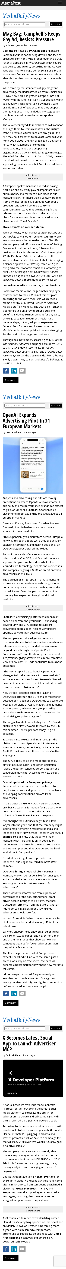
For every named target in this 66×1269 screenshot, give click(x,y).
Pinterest (30, 1188)
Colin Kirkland (13, 1055)
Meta (19, 1188)
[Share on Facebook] (6, 371)
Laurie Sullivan (14, 432)
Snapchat (9, 1192)
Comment (10, 380)
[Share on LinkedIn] (14, 371)
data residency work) (24, 712)
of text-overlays (44, 1176)
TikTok (42, 1188)
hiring (19, 871)
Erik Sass (11, 45)
